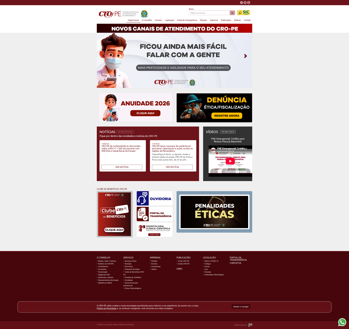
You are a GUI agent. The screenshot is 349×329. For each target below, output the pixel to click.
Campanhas (155, 266)
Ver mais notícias (125, 132)
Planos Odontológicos (133, 288)
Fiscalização (102, 272)
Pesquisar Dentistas (132, 269)
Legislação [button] (169, 20)
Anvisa (207, 266)
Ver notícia (122, 167)
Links (179, 269)
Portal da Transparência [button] (187, 20)
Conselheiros (103, 266)
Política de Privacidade (106, 308)
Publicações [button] (226, 20)
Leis (206, 269)
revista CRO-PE (184, 263)
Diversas (207, 272)
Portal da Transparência (238, 258)
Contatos (235, 263)
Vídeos (154, 269)
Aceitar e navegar (241, 306)
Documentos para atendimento (130, 284)
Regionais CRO (104, 274)
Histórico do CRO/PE (106, 263)
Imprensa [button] (214, 20)
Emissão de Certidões (133, 277)
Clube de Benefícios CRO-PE (133, 273)
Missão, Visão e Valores (107, 261)
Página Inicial (133, 20)
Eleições (203, 20)
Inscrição (128, 263)
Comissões (102, 269)
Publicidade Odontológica (214, 274)
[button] (108, 56)
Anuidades (129, 280)
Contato (247, 20)
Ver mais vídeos (227, 132)
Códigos (207, 263)
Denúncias (129, 266)
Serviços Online (130, 261)
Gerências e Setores (105, 277)
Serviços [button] (158, 20)
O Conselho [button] (147, 20)
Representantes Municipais (108, 280)
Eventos (154, 263)
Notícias (237, 20)
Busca (191, 9)
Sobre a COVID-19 (211, 261)
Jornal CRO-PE (183, 261)
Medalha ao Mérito (105, 283)
